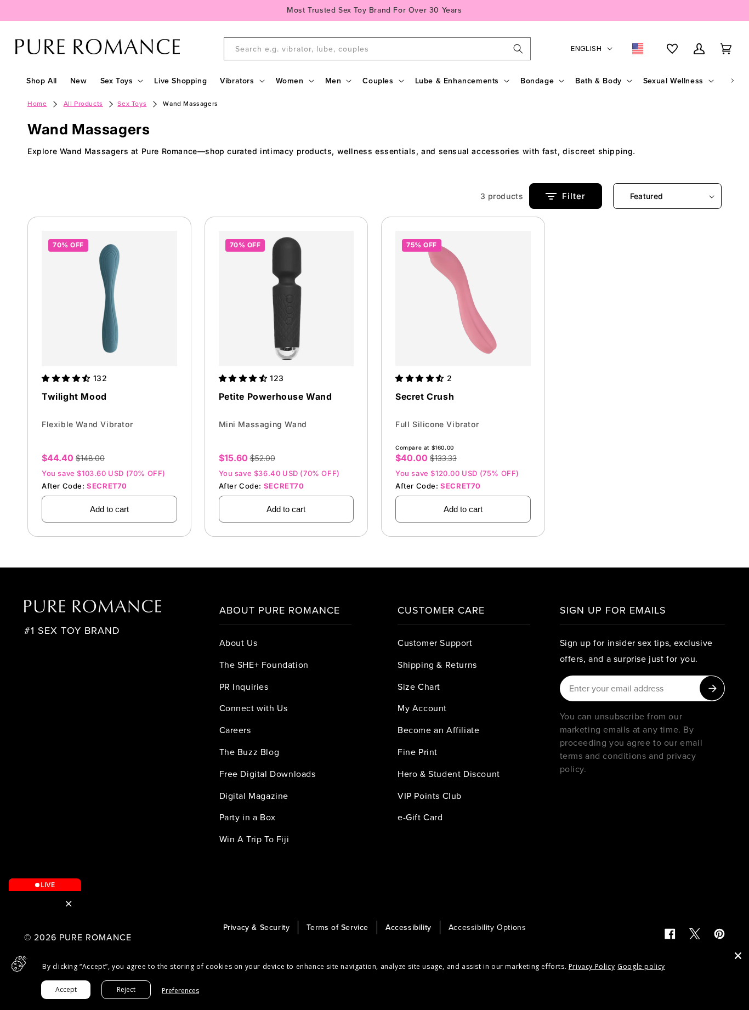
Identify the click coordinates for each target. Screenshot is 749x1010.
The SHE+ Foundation (264, 665)
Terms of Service (337, 927)
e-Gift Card (420, 817)
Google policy (641, 966)
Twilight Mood (74, 396)
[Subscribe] (712, 688)
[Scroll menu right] (732, 80)
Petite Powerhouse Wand (275, 396)
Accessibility (408, 927)
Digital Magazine (254, 796)
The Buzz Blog (249, 752)
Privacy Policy (592, 966)
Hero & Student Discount (449, 774)
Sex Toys (131, 103)
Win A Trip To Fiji (254, 839)
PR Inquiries (244, 686)
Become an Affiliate (438, 730)
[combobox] (377, 49)
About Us (238, 643)
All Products (83, 103)
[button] (121, 80)
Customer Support (435, 643)
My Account (422, 708)
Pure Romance (95, 937)
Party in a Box (247, 817)
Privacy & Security (256, 927)
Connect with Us (253, 708)
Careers (235, 730)
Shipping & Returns (437, 665)
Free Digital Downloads (267, 774)
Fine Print (418, 752)
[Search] (518, 49)
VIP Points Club (430, 796)
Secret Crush (424, 396)
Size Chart (419, 686)
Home (37, 103)
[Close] (738, 955)
